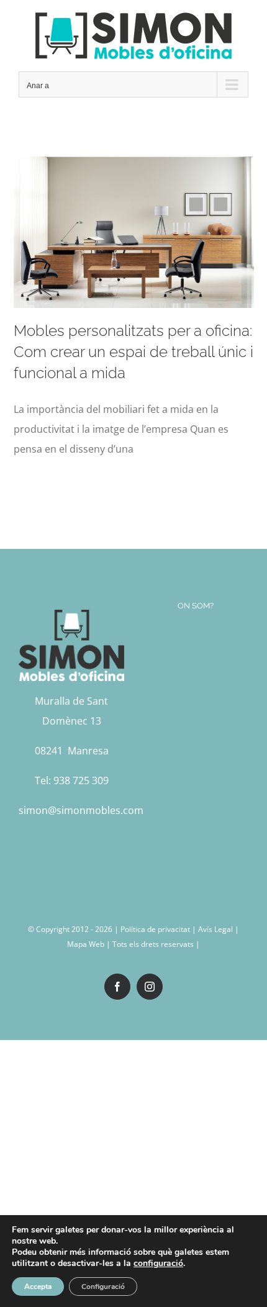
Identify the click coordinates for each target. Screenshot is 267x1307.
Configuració (103, 1286)
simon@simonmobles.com (81, 810)
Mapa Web (85, 944)
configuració (158, 1263)
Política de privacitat (155, 929)
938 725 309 (81, 780)
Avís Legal (215, 929)
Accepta (38, 1286)
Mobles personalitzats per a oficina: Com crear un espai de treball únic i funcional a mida (133, 352)
